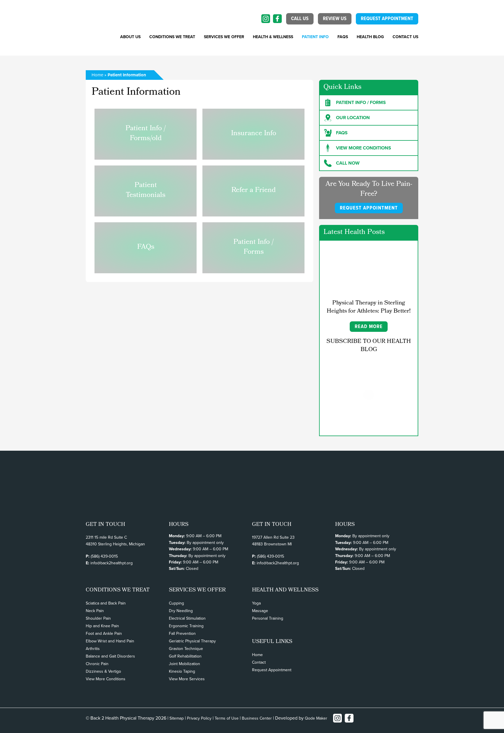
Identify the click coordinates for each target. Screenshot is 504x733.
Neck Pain (95, 610)
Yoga (256, 603)
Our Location (353, 118)
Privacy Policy (199, 718)
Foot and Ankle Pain (104, 633)
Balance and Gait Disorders (110, 656)
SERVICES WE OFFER (224, 36)
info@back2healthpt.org (111, 563)
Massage (260, 610)
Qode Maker (316, 718)
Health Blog (370, 36)
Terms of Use (227, 718)
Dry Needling (181, 610)
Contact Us (405, 36)
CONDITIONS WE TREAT (172, 36)
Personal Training (267, 618)
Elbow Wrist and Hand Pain (110, 641)
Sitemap (176, 718)
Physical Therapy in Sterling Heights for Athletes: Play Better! (369, 307)
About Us (130, 36)
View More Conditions (105, 678)
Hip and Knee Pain (102, 625)
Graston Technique (186, 648)
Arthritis (93, 648)
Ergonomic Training (186, 625)
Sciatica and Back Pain (106, 603)
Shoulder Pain (98, 618)
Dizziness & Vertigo (103, 671)
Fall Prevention (182, 633)
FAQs (342, 36)
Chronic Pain (97, 663)
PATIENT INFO (315, 36)
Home (97, 74)
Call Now (348, 163)
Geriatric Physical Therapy (192, 641)
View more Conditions (363, 148)
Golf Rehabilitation (185, 656)
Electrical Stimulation (187, 618)
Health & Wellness (273, 36)
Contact (259, 662)
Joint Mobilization (184, 663)
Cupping (176, 603)
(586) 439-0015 (104, 556)
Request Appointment (271, 669)
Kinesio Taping (182, 671)
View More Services (187, 678)
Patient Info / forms (361, 102)
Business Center (257, 718)
